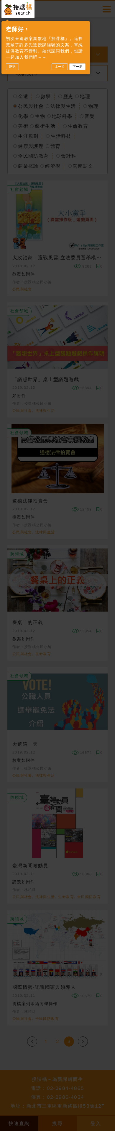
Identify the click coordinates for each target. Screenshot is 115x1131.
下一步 (77, 66)
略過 (12, 66)
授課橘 (18, 8)
